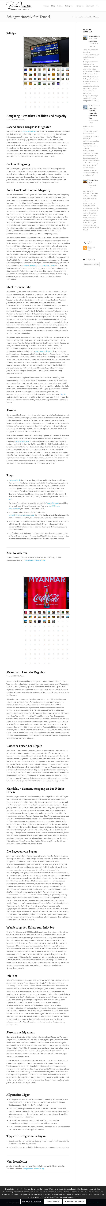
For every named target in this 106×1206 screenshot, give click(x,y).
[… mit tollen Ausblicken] (35, 663)
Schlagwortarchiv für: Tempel (28, 16)
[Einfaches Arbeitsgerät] (25, 644)
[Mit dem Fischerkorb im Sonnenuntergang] (30, 658)
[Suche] (97, 6)
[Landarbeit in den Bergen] (53, 644)
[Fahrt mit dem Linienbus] (53, 612)
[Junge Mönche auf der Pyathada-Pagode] (53, 635)
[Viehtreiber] (53, 649)
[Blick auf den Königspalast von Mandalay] (44, 621)
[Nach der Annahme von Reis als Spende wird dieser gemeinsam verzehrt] (35, 631)
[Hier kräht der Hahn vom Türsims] (44, 612)
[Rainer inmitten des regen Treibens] (35, 107)
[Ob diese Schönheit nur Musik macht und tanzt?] (62, 617)
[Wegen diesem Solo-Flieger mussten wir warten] (49, 663)
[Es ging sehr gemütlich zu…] (30, 663)
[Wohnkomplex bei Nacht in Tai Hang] (53, 88)
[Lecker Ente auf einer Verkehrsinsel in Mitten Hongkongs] (67, 97)
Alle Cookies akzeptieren (74, 1201)
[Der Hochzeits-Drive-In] (53, 102)
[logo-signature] (18, 6)
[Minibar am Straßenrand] (53, 621)
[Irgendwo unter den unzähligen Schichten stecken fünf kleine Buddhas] (30, 654)
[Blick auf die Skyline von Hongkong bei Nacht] (58, 79)
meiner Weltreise (22, 441)
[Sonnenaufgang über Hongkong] (58, 69)
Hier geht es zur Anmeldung (34, 560)
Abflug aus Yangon (29, 131)
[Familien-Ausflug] (62, 658)
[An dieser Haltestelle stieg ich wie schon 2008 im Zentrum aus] (35, 69)
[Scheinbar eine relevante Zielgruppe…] (44, 102)
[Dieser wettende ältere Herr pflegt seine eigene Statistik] (39, 97)
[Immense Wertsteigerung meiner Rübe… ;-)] (39, 626)
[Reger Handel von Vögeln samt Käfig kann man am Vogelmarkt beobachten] (53, 74)
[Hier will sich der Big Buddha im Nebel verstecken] (62, 79)
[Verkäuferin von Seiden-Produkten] (44, 654)
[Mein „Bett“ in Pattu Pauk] (62, 644)
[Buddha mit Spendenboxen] (44, 640)
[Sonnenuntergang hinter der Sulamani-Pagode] (58, 640)
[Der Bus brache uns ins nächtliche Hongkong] (30, 69)
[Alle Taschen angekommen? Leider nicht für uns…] (46, 52)
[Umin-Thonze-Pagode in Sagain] (39, 631)
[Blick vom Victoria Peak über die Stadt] (67, 88)
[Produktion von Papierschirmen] (58, 654)
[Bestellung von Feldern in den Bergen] (58, 644)
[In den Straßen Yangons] (35, 612)
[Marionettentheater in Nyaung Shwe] (44, 658)
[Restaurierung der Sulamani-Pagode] (49, 635)
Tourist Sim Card (52, 503)
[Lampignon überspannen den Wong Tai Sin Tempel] (67, 69)
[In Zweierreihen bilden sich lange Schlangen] (30, 631)
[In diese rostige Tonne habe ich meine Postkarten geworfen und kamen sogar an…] (53, 658)
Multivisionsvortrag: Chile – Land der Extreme (95, 38)
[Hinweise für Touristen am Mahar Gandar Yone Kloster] (62, 626)
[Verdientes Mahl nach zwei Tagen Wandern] (62, 649)
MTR (11, 499)
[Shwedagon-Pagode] (44, 617)
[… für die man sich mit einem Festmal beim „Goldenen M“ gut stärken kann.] (44, 107)
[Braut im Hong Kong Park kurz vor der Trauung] (58, 102)
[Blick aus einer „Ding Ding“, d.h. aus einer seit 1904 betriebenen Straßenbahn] (39, 88)
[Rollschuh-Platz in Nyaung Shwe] (58, 658)
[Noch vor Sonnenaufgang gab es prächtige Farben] (30, 640)
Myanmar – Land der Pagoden (25, 672)
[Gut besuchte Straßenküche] (39, 612)
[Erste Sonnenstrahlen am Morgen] (39, 649)
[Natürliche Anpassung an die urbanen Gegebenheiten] (35, 88)
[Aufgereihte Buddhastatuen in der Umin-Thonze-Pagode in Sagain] (44, 631)
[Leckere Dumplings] (62, 102)
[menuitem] (46, 6)
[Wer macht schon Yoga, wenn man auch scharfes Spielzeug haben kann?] (25, 97)
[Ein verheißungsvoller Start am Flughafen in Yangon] (46, 593)
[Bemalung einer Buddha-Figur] (58, 612)
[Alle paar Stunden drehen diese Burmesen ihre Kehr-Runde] (39, 617)
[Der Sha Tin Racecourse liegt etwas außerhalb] (35, 97)
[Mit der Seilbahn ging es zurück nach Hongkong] (44, 83)
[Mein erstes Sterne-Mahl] (62, 97)
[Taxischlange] (49, 93)
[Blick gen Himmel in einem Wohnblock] (39, 102)
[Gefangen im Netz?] (58, 649)
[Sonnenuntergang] (25, 640)
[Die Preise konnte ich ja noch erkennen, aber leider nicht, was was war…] (30, 79)
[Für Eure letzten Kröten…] (49, 631)
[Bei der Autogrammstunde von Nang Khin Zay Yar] (39, 663)
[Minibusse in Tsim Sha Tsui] (25, 79)
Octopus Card (14, 480)
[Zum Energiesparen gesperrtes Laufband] (49, 107)
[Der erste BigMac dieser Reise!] (49, 69)
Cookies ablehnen (53, 1201)
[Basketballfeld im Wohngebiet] (67, 93)
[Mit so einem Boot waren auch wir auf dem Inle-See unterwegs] (35, 654)
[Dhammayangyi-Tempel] (44, 635)
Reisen (22, 119)
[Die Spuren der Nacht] (35, 102)
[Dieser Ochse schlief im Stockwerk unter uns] (35, 649)
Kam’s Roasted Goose (43, 351)
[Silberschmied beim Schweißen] (53, 654)
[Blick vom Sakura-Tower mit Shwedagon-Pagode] (49, 612)
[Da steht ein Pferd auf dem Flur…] (39, 640)
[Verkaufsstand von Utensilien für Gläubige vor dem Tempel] (35, 74)
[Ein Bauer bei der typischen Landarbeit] (62, 635)
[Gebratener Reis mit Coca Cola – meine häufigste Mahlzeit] (25, 626)
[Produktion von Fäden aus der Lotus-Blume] (39, 654)
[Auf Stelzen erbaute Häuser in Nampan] (49, 654)
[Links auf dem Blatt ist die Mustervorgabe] (53, 626)
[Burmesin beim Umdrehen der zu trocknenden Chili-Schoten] (39, 644)
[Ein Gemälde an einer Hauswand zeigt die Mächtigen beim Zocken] (53, 79)
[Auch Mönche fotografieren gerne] (35, 617)
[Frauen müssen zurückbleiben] (25, 654)
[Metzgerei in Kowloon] (39, 79)
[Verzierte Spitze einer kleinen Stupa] (30, 617)
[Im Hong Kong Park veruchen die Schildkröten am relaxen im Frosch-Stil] (49, 102)
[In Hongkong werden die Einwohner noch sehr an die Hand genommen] (39, 74)
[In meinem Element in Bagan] (67, 631)
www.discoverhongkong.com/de (21, 515)
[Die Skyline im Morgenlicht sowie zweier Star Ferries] (62, 69)
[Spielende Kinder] (25, 649)
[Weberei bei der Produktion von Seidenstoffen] (49, 626)
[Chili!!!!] (44, 644)
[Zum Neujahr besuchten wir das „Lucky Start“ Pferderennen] (30, 97)
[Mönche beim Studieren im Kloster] (39, 658)
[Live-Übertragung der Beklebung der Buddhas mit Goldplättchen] (67, 649)
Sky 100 (63, 394)
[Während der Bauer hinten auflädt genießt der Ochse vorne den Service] (35, 644)
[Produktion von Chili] (30, 649)
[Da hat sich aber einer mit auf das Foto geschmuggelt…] (44, 93)
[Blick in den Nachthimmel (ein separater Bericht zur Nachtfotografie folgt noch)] (58, 88)
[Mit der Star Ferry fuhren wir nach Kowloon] (53, 69)
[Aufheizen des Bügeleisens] (30, 621)
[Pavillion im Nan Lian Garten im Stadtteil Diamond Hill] (44, 74)
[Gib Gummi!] (53, 97)
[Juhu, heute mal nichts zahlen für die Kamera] (62, 612)
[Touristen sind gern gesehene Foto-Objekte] (67, 612)
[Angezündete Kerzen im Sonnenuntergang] (53, 617)
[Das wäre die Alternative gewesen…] (25, 102)
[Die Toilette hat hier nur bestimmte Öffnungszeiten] (44, 97)
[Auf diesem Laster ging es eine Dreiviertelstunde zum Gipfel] (58, 617)
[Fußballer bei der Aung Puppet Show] (49, 658)
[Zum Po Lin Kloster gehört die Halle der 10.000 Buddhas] (25, 83)
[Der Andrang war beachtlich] (30, 93)
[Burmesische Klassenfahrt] (58, 635)
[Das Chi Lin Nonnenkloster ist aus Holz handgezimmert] (49, 74)
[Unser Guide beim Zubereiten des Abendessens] (67, 644)
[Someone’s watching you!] (39, 93)
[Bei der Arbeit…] (35, 658)
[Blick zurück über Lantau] (35, 83)
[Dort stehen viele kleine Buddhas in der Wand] (30, 83)
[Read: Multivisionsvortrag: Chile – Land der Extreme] (85, 37)
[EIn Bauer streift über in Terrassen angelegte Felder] (30, 644)
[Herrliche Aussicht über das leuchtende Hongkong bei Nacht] (25, 93)
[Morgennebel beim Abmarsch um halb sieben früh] (44, 649)
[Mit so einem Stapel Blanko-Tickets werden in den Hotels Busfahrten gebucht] (30, 612)
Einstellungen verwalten (31, 1201)
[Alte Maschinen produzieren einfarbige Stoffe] (58, 626)
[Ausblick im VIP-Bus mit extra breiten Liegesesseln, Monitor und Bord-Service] (39, 621)
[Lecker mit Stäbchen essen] (49, 88)
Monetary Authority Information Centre (39, 265)
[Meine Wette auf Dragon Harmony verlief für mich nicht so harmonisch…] (49, 97)
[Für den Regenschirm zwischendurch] (62, 88)
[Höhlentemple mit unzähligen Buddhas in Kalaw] (67, 640)
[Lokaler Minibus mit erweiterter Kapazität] (35, 621)
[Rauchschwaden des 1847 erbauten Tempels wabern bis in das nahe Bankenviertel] (30, 88)
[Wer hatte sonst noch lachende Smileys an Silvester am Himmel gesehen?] (62, 93)
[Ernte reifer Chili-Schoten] (49, 644)
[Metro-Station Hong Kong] (62, 83)
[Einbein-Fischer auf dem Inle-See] (25, 658)
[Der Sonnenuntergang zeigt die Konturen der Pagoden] (67, 635)
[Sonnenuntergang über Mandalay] (67, 621)
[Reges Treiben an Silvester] (35, 93)
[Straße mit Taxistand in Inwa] (53, 631)
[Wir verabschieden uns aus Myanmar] (44, 663)
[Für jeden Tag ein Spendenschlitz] (49, 640)
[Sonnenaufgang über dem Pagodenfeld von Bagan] (25, 635)
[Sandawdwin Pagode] (25, 617)
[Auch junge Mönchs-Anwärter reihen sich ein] (25, 631)
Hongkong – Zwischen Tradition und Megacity (36, 116)
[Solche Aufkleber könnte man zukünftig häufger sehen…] (53, 107)
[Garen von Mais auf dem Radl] (62, 640)
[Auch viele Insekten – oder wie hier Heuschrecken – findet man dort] (58, 74)
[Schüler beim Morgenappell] (49, 649)
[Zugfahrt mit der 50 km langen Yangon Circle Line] (25, 663)
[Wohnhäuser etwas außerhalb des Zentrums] (49, 83)
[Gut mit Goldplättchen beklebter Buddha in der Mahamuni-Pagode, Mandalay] (49, 621)
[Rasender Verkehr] (53, 93)
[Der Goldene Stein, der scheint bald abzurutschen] (67, 617)
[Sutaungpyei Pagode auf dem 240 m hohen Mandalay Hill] (58, 621)
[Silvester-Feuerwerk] (58, 93)
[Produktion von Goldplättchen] (35, 626)
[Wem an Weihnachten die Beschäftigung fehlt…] (44, 79)
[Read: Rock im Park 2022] (85, 181)
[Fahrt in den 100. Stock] (67, 102)
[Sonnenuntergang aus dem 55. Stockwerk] (44, 88)
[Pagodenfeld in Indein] (67, 654)
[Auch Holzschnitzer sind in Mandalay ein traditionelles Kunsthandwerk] (44, 626)
